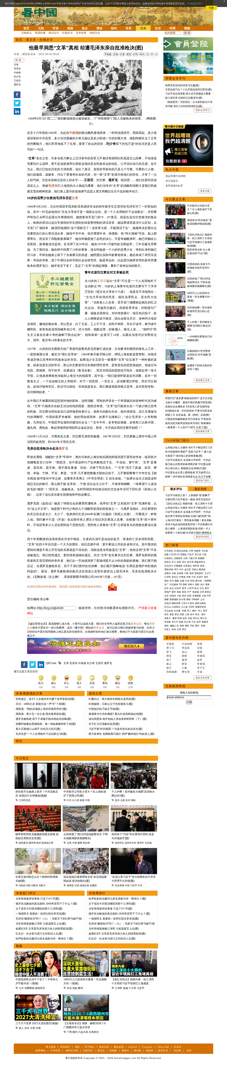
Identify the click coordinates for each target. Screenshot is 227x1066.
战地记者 (84, 885)
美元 (172, 588)
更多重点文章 (203, 380)
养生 (184, 629)
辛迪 (199, 671)
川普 (191, 551)
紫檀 (79, 842)
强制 (133, 800)
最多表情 (200, 489)
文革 (16, 64)
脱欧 (197, 584)
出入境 (75, 800)
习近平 (133, 885)
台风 (69, 842)
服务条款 (104, 1047)
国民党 (196, 566)
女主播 (177, 610)
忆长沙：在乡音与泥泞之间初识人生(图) (39, 933)
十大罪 (132, 988)
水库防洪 (94, 1032)
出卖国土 (168, 558)
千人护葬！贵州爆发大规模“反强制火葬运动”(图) (199, 326)
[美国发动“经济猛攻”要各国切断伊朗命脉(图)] (175, 220)
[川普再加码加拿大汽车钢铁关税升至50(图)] (175, 264)
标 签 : (19, 60)
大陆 (41, 28)
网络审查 (176, 603)
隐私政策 (119, 1047)
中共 (69, 800)
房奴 (74, 988)
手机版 (107, 54)
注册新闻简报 (175, 686)
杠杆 (166, 588)
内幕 (188, 577)
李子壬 (201, 667)
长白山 (167, 607)
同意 (211, 7)
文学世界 (81, 32)
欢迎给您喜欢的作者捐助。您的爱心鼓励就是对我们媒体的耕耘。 (65, 586)
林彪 (181, 622)
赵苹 (199, 659)
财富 (184, 592)
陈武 (38, 842)
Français (147, 1047)
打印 (135, 54)
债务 (207, 584)
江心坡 (184, 607)
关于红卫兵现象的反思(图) (104, 723)
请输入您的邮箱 (189, 692)
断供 (80, 988)
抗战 (190, 618)
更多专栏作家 (203, 677)
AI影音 (34, 885)
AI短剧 (22, 885)
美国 (70, 28)
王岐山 (195, 569)
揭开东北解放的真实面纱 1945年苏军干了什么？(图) (46, 903)
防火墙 (182, 599)
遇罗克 (17, 84)
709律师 (195, 599)
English (132, 1047)
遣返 (172, 614)
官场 (55, 28)
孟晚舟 (167, 573)
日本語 (177, 1047)
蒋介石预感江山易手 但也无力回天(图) (38, 728)
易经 (166, 625)
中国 (87, 800)
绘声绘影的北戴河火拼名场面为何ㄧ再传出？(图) (44, 938)
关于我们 (90, 1047)
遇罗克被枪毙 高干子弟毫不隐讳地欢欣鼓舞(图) (43, 718)
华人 (189, 610)
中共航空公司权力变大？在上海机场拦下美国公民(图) (199, 209)
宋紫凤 (170, 643)
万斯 (186, 573)
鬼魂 (125, 988)
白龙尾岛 (176, 607)
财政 (179, 592)
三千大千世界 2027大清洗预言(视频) (36, 1023)
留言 (129, 54)
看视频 (113, 1050)
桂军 (185, 618)
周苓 (169, 655)
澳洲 (174, 618)
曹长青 (186, 671)
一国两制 (207, 581)
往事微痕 (178, 566)
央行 (202, 584)
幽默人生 (174, 625)
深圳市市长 (130, 842)
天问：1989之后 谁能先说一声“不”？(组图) (40, 704)
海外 (203, 614)
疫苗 (179, 562)
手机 (192, 625)
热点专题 (172, 169)
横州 (74, 1032)
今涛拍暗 (187, 643)
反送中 (200, 577)
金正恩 (187, 569)
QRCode (51, 663)
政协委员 (23, 842)
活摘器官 (178, 558)
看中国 (41, 15)
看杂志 (101, 1050)
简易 (199, 643)
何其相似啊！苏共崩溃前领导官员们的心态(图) (199, 311)
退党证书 (163, 1050)
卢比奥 (204, 551)
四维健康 (171, 671)
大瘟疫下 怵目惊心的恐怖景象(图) (183, 455)
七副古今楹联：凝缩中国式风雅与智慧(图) (188, 402)
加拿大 (191, 584)
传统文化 (94, 32)
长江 (174, 562)
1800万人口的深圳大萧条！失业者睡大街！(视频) (199, 297)
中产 (189, 592)
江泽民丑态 (24, 800)
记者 (76, 885)
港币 (207, 588)
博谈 (99, 28)
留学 (205, 610)
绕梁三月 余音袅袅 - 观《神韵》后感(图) (187, 414)
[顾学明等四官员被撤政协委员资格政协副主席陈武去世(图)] (38, 807)
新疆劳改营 (200, 607)
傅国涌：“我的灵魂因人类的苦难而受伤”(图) (41, 709)
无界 (188, 1050)
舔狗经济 (40, 988)
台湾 (202, 592)
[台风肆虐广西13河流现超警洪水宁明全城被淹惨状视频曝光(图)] (86, 807)
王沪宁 (208, 573)
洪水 (26, 1028)
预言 (197, 625)
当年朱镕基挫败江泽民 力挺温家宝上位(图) (41, 923)
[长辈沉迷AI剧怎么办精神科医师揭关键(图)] (38, 849)
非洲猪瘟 (196, 595)
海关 (166, 614)
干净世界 (55, 1050)
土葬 (122, 800)
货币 (184, 588)
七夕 (21, 988)
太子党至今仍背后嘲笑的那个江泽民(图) (39, 908)
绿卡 (192, 614)
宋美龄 (167, 622)
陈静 (184, 655)
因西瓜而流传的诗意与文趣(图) (182, 85)
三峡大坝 (192, 558)
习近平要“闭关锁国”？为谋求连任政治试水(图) (115, 728)
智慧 (182, 625)
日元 (202, 588)
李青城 (201, 663)
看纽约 (125, 1050)
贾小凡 (170, 647)
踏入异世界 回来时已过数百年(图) (183, 97)
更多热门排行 (203, 480)
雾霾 (166, 599)
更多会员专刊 (203, 110)
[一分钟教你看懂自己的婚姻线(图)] (175, 336)
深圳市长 (119, 842)
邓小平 (175, 622)
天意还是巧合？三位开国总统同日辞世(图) (188, 89)
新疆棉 (201, 558)
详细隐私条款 (194, 3)
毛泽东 (17, 68)
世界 (129, 28)
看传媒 (137, 1050)
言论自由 (168, 610)
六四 (204, 554)
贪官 (206, 577)
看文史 (31, 39)
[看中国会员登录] (188, 44)
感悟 (187, 625)
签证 (177, 614)
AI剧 (28, 885)
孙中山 (196, 618)
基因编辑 (174, 599)
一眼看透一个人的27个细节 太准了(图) (186, 427)
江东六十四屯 (187, 603)
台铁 (185, 558)
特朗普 (197, 551)
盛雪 (184, 659)
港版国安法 (199, 562)
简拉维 (86, 842)
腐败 (177, 581)
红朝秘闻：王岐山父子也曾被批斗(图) (111, 704)
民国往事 (40, 32)
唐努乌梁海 (200, 603)
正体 (115, 54)
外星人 (167, 629)
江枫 (184, 667)
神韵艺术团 (72, 1050)
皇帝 (199, 622)
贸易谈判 (199, 573)
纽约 (114, 28)
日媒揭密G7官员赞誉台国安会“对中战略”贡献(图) (199, 355)
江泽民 (118, 988)
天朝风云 (26, 32)
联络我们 (65, 1047)
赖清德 (202, 569)
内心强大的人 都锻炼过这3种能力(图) (185, 468)
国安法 (167, 562)
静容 (184, 663)
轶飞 (169, 651)
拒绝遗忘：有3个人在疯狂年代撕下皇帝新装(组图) (45, 699)
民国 (179, 618)
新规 (82, 800)
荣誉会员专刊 (175, 78)
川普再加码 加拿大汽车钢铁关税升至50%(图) (198, 268)
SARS (191, 607)
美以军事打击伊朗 (175, 176)
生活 (158, 28)
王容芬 (17, 80)
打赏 (122, 54)
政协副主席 (47, 842)
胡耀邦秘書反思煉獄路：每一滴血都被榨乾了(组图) (46, 723)
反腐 (182, 581)
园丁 (169, 659)
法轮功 (167, 603)
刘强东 (173, 595)
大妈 (179, 595)
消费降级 (29, 988)
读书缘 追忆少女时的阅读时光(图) (183, 106)
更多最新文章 (203, 431)
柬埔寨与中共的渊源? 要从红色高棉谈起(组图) (116, 713)
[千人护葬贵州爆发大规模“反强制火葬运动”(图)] (134, 764)
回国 (182, 614)
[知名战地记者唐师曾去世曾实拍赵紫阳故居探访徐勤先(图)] (86, 849)
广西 (69, 1032)
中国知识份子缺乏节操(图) (104, 709)
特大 (142, 54)
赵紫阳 (93, 885)
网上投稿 (51, 1047)
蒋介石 (203, 618)
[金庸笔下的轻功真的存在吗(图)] (175, 365)
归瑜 (199, 647)
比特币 (178, 588)
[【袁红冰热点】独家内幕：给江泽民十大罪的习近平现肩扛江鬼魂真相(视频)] (134, 952)
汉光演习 (168, 566)
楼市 (174, 592)
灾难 (38, 1028)
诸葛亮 (205, 622)
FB (180, 584)
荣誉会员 (136, 623)
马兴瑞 (148, 842)
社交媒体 (174, 584)
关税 (174, 573)
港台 (85, 28)
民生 (197, 614)
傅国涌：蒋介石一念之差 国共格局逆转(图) (41, 713)
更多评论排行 (203, 536)
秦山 (169, 663)
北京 (166, 595)
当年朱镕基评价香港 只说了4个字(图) (37, 898)
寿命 (174, 629)
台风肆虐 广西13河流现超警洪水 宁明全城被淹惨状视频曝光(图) (199, 282)
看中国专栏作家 (177, 637)
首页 (26, 28)
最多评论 (176, 489)
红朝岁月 (67, 32)
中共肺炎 (168, 551)
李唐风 (201, 655)
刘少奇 (17, 76)
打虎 (187, 581)
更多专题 (205, 191)
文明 (32, 1028)
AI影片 (42, 885)
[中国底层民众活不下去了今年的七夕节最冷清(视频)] (38, 952)
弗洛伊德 (168, 569)
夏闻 (199, 651)
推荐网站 (41, 1050)
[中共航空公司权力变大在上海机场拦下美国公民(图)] (86, 764)
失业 (69, 988)
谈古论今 (54, 32)
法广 (166, 584)
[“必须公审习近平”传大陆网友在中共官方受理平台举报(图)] (134, 849)
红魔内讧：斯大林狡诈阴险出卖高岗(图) (112, 699)
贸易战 (183, 554)
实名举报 (119, 885)
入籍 (187, 614)
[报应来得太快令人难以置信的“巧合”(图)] (175, 249)
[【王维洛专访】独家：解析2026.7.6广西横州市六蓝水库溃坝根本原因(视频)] (86, 996)
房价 (184, 595)
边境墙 (180, 573)
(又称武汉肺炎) (181, 551)
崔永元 (175, 577)
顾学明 (32, 842)
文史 (143, 28)
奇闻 (172, 28)
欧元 (196, 588)
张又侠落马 (172, 180)
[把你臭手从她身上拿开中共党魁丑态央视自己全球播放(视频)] (38, 764)
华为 (172, 581)
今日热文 (22, 758)
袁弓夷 (190, 562)
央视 (184, 610)
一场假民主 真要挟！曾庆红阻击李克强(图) (41, 913)
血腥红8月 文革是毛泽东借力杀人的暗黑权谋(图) (44, 928)
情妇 (166, 581)
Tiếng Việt (163, 1047)
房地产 (167, 592)
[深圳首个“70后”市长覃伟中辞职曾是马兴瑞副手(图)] (134, 807)
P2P (209, 595)
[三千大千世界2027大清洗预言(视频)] (38, 996)
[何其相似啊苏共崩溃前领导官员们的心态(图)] (175, 307)
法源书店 (88, 1050)
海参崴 (195, 592)
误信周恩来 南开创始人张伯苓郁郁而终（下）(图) (118, 718)
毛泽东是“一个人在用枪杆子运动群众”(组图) (41, 733)
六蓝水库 (83, 1032)
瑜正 (169, 667)
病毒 (166, 554)
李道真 (186, 647)
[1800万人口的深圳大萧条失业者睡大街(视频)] (86, 952)
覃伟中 (140, 842)
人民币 (190, 588)
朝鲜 (185, 584)
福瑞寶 (149, 1050)
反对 (127, 800)
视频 (187, 28)
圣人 (21, 1028)
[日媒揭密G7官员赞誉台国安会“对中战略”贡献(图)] (175, 351)
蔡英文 (208, 592)
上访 (202, 599)
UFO (176, 569)
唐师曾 (70, 885)
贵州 (117, 800)
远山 (184, 651)
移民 (194, 610)
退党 (202, 566)
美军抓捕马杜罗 (174, 185)
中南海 (17, 72)
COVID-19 (174, 554)
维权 (188, 599)
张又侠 (198, 554)
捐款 (77, 1047)
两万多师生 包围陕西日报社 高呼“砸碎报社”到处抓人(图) (121, 733)
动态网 (177, 1050)
